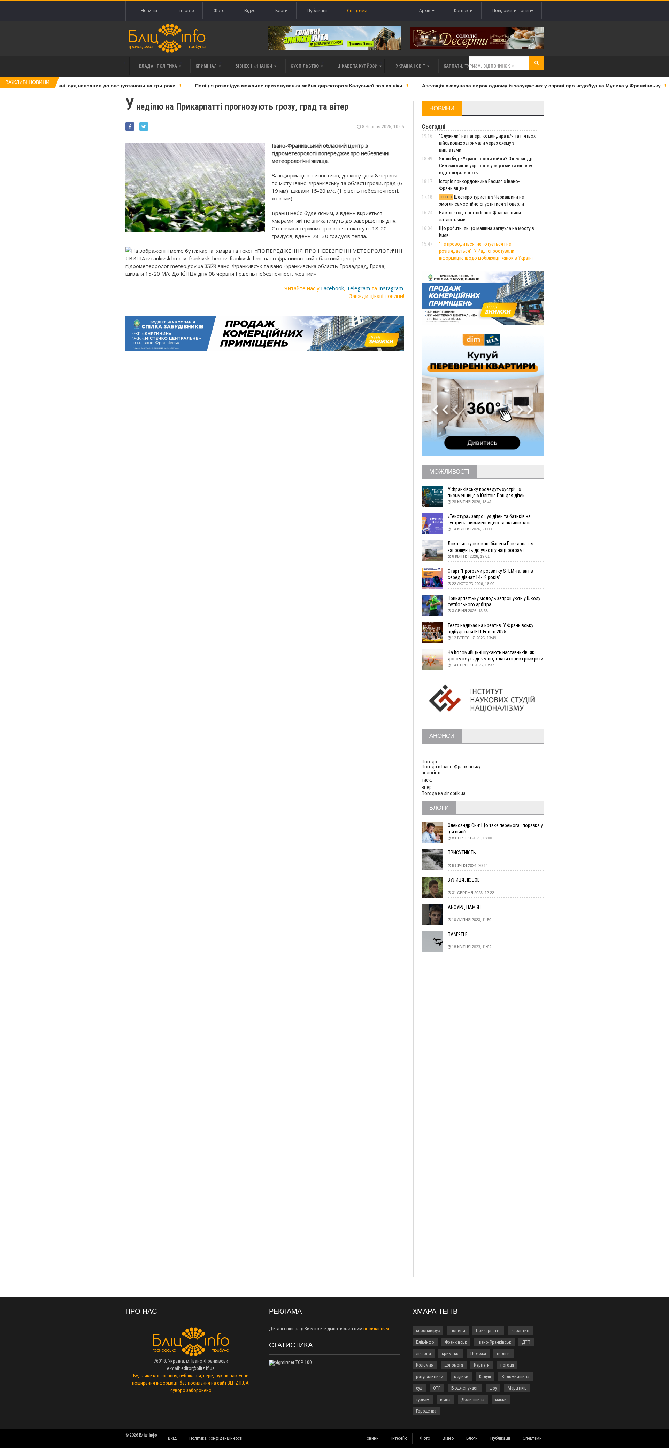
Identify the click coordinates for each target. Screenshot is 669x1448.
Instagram (390, 288)
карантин (520, 1330)
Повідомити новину (512, 11)
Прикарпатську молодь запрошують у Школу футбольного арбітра (494, 601)
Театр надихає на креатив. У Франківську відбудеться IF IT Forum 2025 (490, 628)
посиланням (376, 1328)
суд (419, 1388)
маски (501, 1399)
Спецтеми (357, 11)
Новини (149, 11)
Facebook (332, 288)
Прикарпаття (488, 1330)
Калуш (485, 1376)
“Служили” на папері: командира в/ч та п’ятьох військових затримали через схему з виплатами (487, 143)
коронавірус (428, 1330)
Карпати (482, 1365)
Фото (219, 11)
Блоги (281, 11)
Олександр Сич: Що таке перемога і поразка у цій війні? (495, 828)
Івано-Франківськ (494, 1342)
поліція (504, 1353)
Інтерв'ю (185, 11)
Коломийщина (515, 1376)
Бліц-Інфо (425, 1342)
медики (461, 1376)
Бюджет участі (465, 1388)
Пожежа (478, 1353)
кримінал (451, 1353)
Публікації (317, 11)
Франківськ (456, 1342)
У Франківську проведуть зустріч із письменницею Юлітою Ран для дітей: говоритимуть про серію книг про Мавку (489, 492)
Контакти (463, 11)
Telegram (358, 288)
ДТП (526, 1342)
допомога (453, 1365)
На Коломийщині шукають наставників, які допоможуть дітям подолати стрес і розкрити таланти (495, 656)
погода (507, 1365)
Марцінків (517, 1388)
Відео (250, 11)
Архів (425, 11)
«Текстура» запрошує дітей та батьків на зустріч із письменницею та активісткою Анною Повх (490, 520)
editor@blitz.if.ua (198, 1368)
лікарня (423, 1353)
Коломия (424, 1365)
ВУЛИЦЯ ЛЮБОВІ (464, 880)
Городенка (426, 1411)
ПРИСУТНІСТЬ (462, 852)
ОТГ (436, 1388)
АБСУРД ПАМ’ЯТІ (465, 907)
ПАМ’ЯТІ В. (458, 934)
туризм (422, 1399)
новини (458, 1330)
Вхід (172, 1438)
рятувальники (429, 1376)
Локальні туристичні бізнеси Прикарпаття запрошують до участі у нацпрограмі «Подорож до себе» (490, 547)
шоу (493, 1388)
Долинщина (472, 1399)
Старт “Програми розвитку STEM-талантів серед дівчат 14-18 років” (490, 574)
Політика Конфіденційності (216, 1438)
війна (445, 1399)
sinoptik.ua (455, 793)
